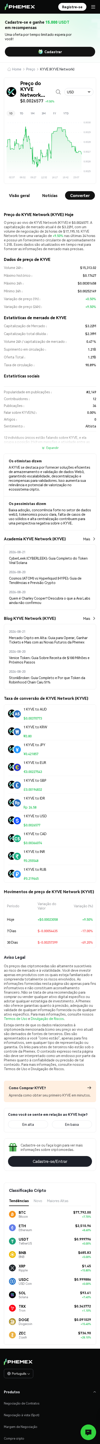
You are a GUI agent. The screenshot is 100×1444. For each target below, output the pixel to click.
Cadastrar (53, 51)
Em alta (28, 1124)
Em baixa (72, 1124)
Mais (86, 539)
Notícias (50, 195)
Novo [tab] (38, 1200)
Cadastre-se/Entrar (50, 1161)
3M (44, 113)
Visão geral (19, 195)
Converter (80, 195)
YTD (66, 113)
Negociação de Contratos (21, 1403)
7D (21, 113)
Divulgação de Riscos (47, 1018)
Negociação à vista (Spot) (21, 1415)
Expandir (52, 448)
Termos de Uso (15, 1018)
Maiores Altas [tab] (57, 1200)
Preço (30, 69)
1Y (54, 113)
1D (11, 113)
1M (32, 113)
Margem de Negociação (20, 1427)
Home (16, 69)
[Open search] (58, 92)
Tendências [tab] (19, 1200)
